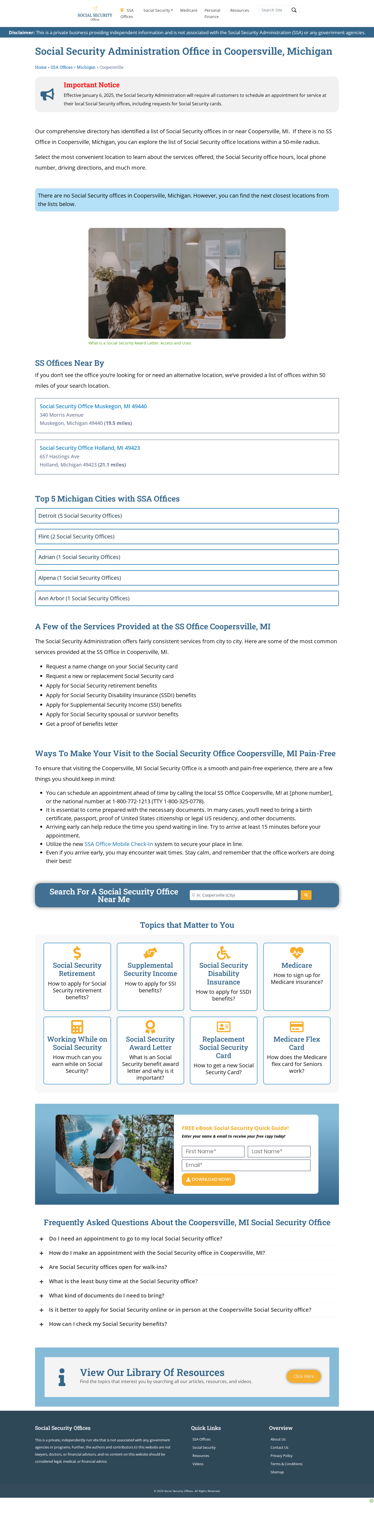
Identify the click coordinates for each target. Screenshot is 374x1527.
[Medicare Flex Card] (297, 1027)
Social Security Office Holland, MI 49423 (90, 447)
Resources (239, 10)
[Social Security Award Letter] (150, 1027)
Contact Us (279, 1447)
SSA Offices (127, 13)
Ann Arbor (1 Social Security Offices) (84, 598)
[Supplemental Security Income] (150, 953)
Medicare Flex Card (297, 1043)
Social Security (156, 10)
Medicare (188, 10)
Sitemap (277, 1472)
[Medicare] (297, 953)
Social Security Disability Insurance (223, 973)
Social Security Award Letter (150, 1043)
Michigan (86, 67)
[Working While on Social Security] (77, 1027)
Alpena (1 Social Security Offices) (79, 577)
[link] (97, 236)
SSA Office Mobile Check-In (119, 844)
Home (41, 67)
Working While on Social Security (77, 1043)
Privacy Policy (282, 1455)
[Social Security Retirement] (77, 953)
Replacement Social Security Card (223, 1047)
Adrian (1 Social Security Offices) (79, 557)
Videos (197, 1463)
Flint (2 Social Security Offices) (76, 536)
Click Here (304, 1376)
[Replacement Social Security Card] (224, 1027)
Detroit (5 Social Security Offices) (80, 515)
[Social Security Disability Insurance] (224, 953)
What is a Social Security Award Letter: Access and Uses (170, 236)
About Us (278, 1439)
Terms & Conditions (287, 1463)
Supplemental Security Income (150, 969)
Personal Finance (212, 13)
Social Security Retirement (77, 969)
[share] (275, 234)
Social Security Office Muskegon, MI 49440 (93, 406)
